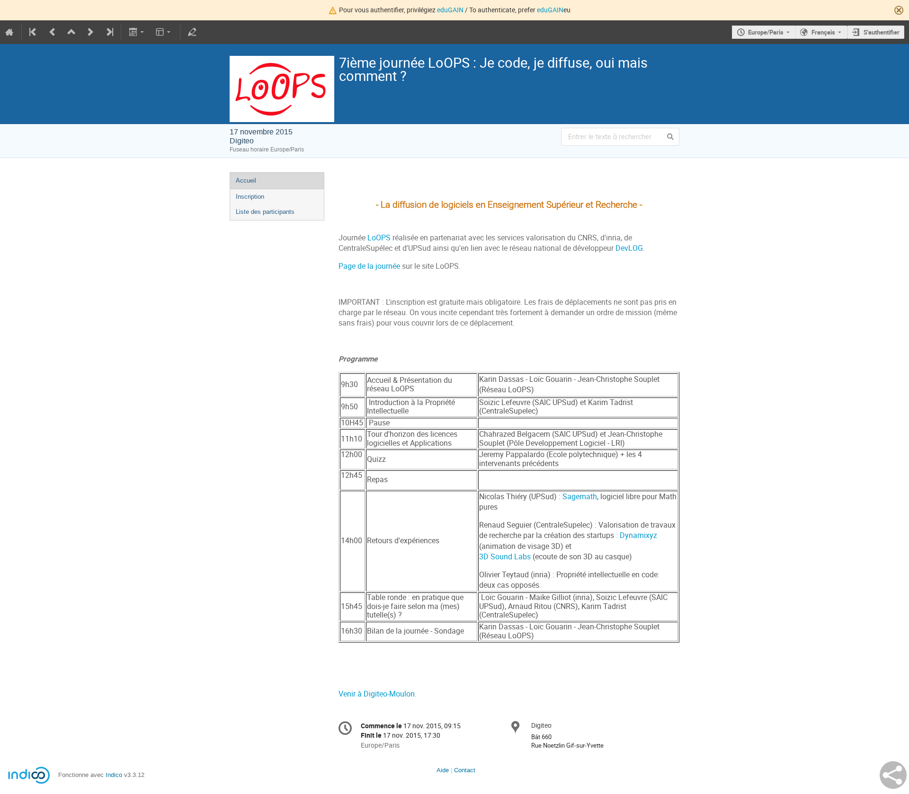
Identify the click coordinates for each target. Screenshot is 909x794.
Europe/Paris (766, 32)
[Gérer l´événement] (192, 32)
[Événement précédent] (52, 32)
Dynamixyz (638, 535)
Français (823, 32)
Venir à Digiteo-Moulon (377, 694)
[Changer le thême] (164, 32)
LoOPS (379, 238)
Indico (114, 775)
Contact (464, 770)
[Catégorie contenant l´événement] (71, 32)
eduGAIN (450, 9)
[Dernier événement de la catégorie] (108, 32)
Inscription (250, 196)
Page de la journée (369, 266)
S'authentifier (882, 32)
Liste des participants (265, 211)
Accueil (246, 180)
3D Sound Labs (505, 557)
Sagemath (579, 497)
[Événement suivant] (90, 32)
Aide (443, 770)
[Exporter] (137, 32)
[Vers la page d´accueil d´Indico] (9, 32)
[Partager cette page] (893, 775)
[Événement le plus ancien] (33, 32)
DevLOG (629, 248)
